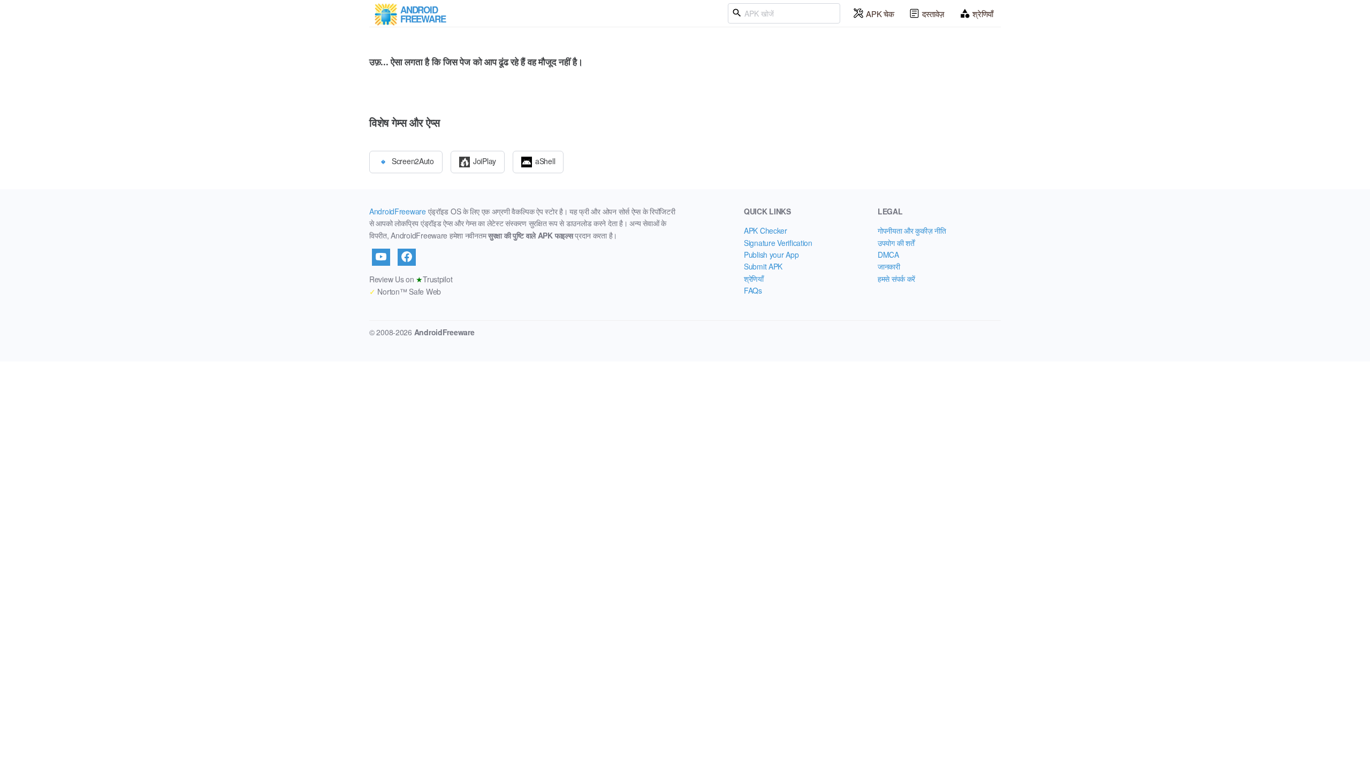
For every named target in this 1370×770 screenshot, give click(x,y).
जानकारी (889, 266)
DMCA (888, 254)
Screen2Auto (413, 160)
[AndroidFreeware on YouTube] (381, 257)
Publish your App (771, 254)
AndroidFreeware (397, 211)
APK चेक (880, 13)
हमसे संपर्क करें (896, 278)
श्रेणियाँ (982, 13)
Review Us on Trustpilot (410, 279)
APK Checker (765, 230)
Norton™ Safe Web (405, 291)
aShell (545, 160)
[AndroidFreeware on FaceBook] (407, 257)
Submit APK (763, 266)
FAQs (753, 290)
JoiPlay (484, 160)
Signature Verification (778, 242)
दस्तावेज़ (933, 13)
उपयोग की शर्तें (896, 242)
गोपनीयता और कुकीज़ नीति (912, 230)
